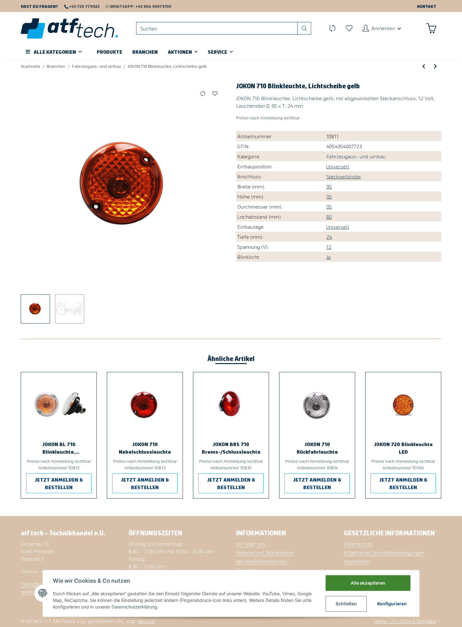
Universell (337, 166)
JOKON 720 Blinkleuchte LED (403, 448)
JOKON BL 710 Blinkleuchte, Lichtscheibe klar (58, 448)
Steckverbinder (343, 176)
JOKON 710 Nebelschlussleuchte (145, 448)
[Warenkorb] (431, 28)
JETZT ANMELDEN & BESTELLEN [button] (59, 483)
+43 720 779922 (84, 6)
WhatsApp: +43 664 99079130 (140, 6)
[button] (381, 28)
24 (329, 236)
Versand (146, 621)
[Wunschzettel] (349, 28)
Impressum (357, 561)
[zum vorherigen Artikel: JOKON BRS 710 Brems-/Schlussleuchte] (424, 66)
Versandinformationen (261, 561)
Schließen (346, 603)
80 (329, 216)
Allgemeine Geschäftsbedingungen (384, 552)
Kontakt (426, 6)
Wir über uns (250, 543)
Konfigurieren (392, 603)
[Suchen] (304, 28)
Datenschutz (358, 543)
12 (328, 246)
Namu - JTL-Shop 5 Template (405, 621)
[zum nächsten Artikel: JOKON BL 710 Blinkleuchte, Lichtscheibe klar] (435, 66)
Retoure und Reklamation (265, 552)
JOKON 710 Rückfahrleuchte (317, 448)
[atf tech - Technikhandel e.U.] (69, 28)
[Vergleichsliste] (332, 28)
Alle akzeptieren (368, 583)
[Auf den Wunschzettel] (215, 93)
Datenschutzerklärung (134, 606)
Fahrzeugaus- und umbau (356, 156)
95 (329, 186)
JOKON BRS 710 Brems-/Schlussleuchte (231, 448)
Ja (328, 257)
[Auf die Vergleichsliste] (202, 93)
